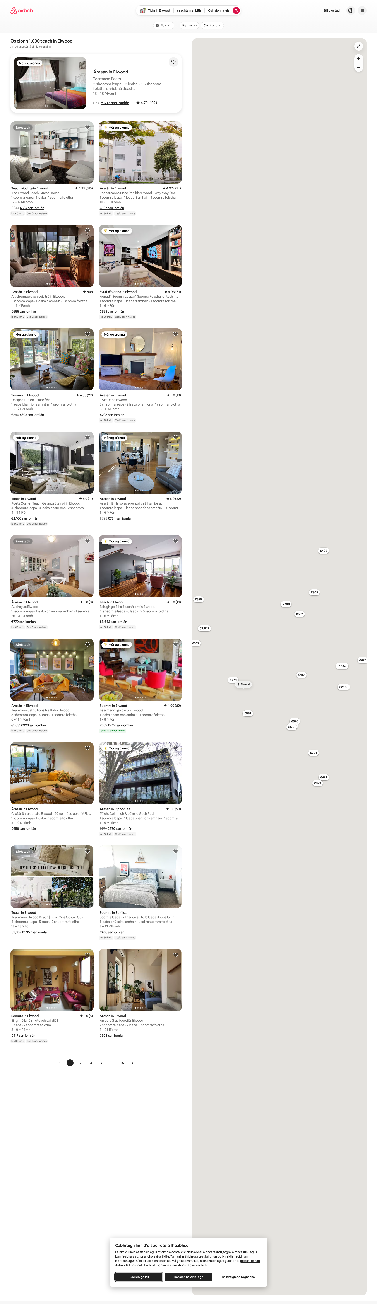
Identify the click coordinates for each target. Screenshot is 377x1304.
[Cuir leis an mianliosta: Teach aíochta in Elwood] (87, 127)
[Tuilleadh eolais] (50, 46)
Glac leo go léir (138, 1277)
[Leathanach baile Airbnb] (21, 10)
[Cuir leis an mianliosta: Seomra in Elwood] (87, 334)
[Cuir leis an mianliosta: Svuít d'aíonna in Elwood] (175, 230)
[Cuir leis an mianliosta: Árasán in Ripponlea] (175, 747)
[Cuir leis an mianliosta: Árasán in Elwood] (175, 127)
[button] (115, 103)
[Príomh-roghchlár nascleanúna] (362, 10)
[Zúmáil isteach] (358, 58)
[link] (60, 1062)
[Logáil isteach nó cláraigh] (350, 10)
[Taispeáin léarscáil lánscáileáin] (358, 46)
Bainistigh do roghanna (238, 1277)
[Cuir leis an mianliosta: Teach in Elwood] (87, 437)
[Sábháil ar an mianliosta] (173, 62)
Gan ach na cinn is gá (188, 1277)
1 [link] (70, 1063)
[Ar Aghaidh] (132, 1062)
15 (122, 1063)
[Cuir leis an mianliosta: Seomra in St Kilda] (175, 851)
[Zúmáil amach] (358, 67)
